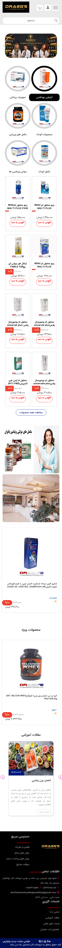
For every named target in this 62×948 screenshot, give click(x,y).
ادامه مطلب (43, 812)
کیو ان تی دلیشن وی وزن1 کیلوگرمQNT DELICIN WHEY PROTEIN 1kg (31, 697)
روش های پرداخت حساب (17, 858)
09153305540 (32, 888)
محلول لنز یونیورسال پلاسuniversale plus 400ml (44, 382)
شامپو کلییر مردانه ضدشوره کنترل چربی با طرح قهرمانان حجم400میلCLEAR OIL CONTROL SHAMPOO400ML (32, 585)
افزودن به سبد (44, 222)
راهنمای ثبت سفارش (49, 929)
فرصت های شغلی (51, 923)
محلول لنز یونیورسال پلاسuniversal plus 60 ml (44, 324)
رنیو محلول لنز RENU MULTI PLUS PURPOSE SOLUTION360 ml (44, 207)
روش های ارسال (21, 853)
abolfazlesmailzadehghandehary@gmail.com (34, 892)
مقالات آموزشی (52, 918)
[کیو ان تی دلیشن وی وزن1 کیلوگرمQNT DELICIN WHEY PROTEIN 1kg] (31, 666)
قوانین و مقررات (22, 847)
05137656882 (49, 888)
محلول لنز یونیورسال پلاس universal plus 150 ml (17, 324)
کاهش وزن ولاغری (41, 780)
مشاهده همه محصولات (31, 412)
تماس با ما (54, 912)
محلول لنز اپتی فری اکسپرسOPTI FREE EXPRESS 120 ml (18, 382)
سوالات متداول (22, 864)
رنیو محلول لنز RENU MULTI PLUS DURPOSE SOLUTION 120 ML (44, 265)
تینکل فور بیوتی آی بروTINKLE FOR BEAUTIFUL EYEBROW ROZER (17, 265)
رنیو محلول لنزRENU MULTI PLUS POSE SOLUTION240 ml (17, 207)
